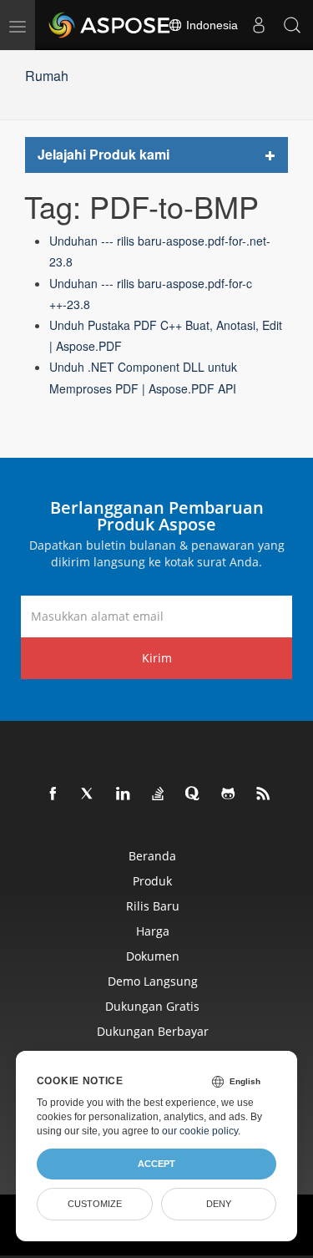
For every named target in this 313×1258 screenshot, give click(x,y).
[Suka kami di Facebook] (53, 794)
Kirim (157, 658)
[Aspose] (110, 25)
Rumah (46, 75)
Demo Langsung (153, 981)
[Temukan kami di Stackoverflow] (158, 794)
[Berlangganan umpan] (264, 794)
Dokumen (152, 956)
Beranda (152, 856)
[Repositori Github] (229, 794)
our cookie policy (200, 1131)
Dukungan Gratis (152, 1006)
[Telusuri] (292, 25)
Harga (152, 931)
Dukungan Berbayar (153, 1031)
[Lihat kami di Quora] (193, 794)
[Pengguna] (258, 25)
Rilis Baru (152, 906)
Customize (95, 1204)
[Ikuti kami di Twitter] (88, 794)
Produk (152, 881)
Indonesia (210, 25)
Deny (218, 1204)
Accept (156, 1164)
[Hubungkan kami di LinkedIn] (123, 794)
